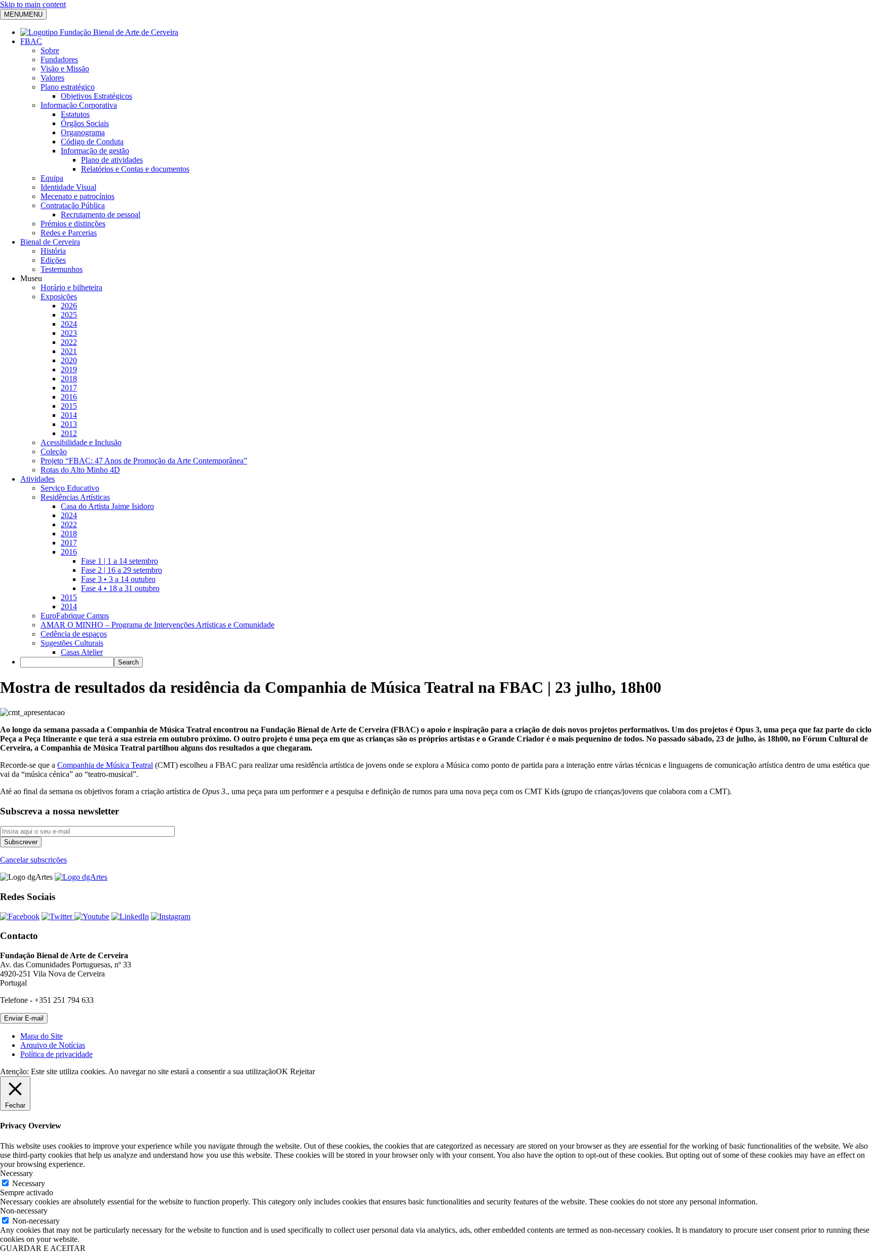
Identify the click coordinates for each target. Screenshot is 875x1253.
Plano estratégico (68, 87)
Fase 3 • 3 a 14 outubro (118, 579)
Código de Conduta (92, 141)
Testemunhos (62, 269)
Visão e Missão (65, 68)
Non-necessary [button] (24, 1210)
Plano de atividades (112, 159)
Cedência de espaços (74, 634)
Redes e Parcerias (69, 232)
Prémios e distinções (73, 223)
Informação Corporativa (79, 105)
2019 (69, 369)
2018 (69, 378)
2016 (69, 397)
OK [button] (282, 1071)
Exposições (59, 296)
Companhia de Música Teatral (105, 765)
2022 (69, 342)
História (53, 251)
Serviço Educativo (70, 488)
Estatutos (75, 114)
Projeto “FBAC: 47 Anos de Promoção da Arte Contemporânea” (144, 460)
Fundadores (59, 59)
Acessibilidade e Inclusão (81, 442)
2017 (69, 387)
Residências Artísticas (75, 497)
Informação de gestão (95, 150)
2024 (69, 324)
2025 (69, 314)
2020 (69, 360)
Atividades (37, 479)
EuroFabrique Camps (75, 615)
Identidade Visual (68, 187)
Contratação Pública (73, 205)
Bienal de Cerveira (50, 242)
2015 (69, 406)
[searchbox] (67, 662)
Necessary (28, 1183)
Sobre (50, 50)
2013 (69, 424)
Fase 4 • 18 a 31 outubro (120, 588)
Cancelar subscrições (33, 859)
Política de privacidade (56, 1054)
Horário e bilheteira (71, 287)
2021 (69, 351)
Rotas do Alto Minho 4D (80, 469)
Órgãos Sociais (85, 123)
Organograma (83, 132)
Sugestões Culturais (72, 643)
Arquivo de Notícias (52, 1045)
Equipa (52, 178)
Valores (52, 77)
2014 (69, 415)
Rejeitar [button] (302, 1071)
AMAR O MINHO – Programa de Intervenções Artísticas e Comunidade (157, 624)
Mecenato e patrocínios (77, 196)
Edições (53, 260)
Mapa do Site (41, 1036)
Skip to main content (33, 4)
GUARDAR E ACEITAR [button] (43, 1248)
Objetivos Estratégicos (96, 96)
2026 (69, 305)
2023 (69, 333)
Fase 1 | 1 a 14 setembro (119, 561)
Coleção (54, 451)
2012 (69, 433)
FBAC (31, 41)
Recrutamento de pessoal (100, 214)
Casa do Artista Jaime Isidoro (107, 506)
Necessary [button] (16, 1173)
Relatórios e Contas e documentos (135, 169)
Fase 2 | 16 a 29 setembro (121, 570)
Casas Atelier (82, 652)
